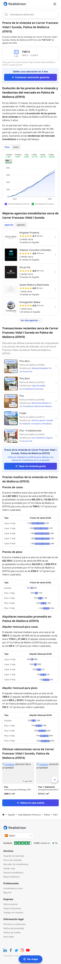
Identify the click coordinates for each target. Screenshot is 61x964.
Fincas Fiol (27, 371)
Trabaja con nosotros (13, 912)
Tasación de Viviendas (13, 856)
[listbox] (30, 779)
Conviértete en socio (13, 888)
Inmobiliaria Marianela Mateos (37, 406)
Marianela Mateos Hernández (46, 403)
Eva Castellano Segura (42, 437)
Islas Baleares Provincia (29, 814)
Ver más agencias (30, 320)
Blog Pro (7, 892)
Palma (47, 814)
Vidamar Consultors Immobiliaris (38, 423)
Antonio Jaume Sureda (42, 420)
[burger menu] (55, 4)
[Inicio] (3, 814)
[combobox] (30, 14)
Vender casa (9, 868)
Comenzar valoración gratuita (32, 77)
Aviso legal (8, 936)
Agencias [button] (9, 224)
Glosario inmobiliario (13, 872)
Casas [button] (16, 147)
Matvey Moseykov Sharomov (45, 368)
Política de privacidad (13, 928)
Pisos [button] (7, 147)
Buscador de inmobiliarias (15, 864)
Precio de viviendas (12, 860)
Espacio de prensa (12, 908)
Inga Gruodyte (38, 385)
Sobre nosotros (10, 904)
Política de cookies (12, 932)
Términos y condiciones (14, 924)
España (11, 814)
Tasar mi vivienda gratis (32, 466)
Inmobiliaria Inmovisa (32, 388)
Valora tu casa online (32, 802)
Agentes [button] (21, 224)
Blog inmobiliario (11, 876)
